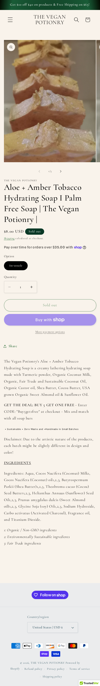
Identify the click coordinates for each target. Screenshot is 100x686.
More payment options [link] (50, 332)
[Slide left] (39, 171)
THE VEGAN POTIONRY (48, 662)
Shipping (9, 238)
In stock (18, 266)
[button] (10, 19)
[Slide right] (61, 171)
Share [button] (13, 346)
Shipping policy (52, 676)
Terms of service (79, 668)
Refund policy (33, 668)
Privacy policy (56, 668)
